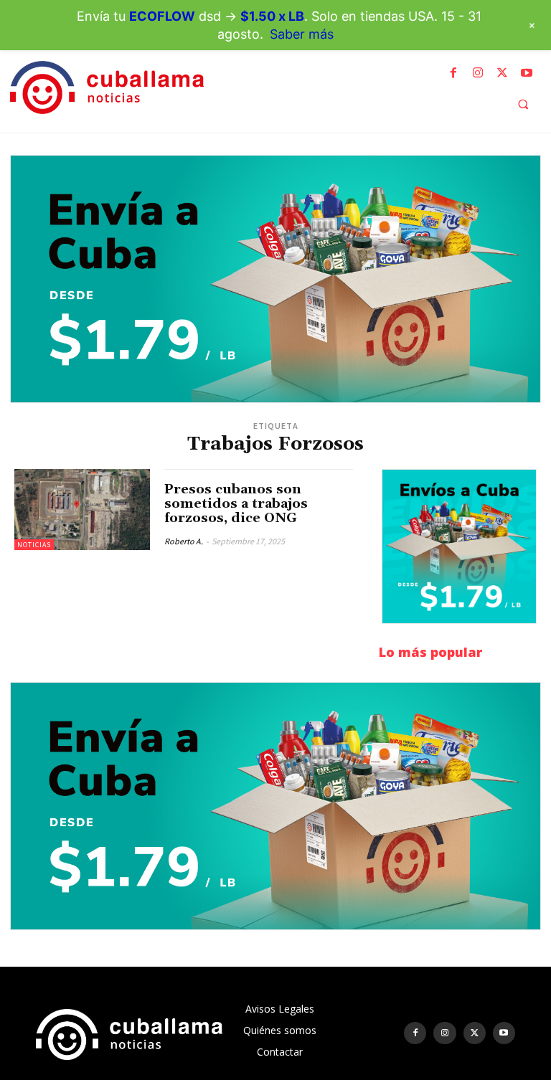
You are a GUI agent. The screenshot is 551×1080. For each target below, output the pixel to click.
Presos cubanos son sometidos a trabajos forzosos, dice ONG (236, 503)
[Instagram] (477, 73)
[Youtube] (526, 73)
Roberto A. (183, 541)
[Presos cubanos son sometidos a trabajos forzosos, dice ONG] (82, 509)
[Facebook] (453, 73)
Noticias (34, 544)
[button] (523, 104)
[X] (502, 73)
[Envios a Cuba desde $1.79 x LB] (275, 279)
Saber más (302, 34)
